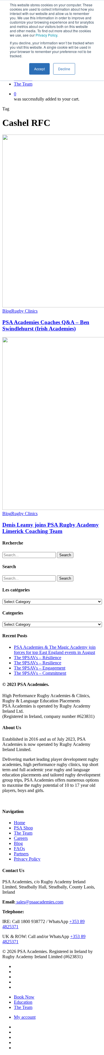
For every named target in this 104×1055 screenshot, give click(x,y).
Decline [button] (64, 68)
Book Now (24, 997)
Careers (21, 838)
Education (23, 1002)
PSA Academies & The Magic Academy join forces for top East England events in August (55, 650)
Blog (6, 311)
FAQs (19, 848)
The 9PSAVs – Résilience (37, 657)
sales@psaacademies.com (39, 901)
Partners (21, 853)
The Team (23, 833)
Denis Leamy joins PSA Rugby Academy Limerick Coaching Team (50, 528)
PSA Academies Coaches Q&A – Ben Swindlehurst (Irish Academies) (45, 325)
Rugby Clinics (24, 311)
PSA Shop (23, 827)
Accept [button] (39, 68)
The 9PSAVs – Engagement (39, 667)
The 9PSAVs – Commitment (40, 673)
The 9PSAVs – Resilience (37, 662)
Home (19, 822)
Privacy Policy (46, 35)
